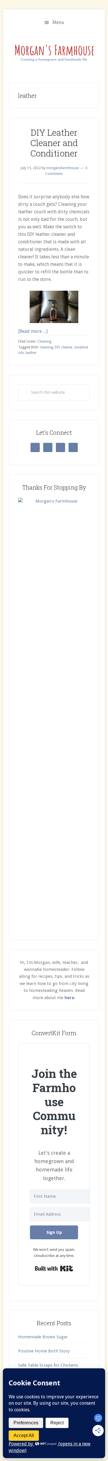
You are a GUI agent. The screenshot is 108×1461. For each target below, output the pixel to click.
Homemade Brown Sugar (43, 1336)
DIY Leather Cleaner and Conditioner (54, 143)
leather (31, 353)
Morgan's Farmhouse (54, 52)
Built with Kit (54, 1268)
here (69, 997)
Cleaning (44, 341)
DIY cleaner (64, 347)
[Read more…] (33, 331)
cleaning (46, 347)
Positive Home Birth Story (44, 1351)
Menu (58, 22)
